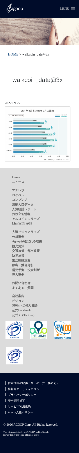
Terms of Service (26, 435)
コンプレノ (19, 199)
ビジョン (18, 301)
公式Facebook (21, 310)
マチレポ (18, 190)
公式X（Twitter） (24, 315)
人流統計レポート (24, 209)
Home (16, 177)
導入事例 (18, 274)
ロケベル (18, 195)
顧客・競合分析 (23, 265)
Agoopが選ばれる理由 (27, 241)
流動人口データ (23, 204)
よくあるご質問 (23, 288)
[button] (64, 9)
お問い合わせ (21, 283)
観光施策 (18, 246)
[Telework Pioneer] (62, 329)
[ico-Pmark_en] (14, 355)
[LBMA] (38, 329)
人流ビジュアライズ (26, 232)
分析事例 (18, 236)
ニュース (18, 182)
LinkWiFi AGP (22, 223)
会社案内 (18, 296)
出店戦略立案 (21, 260)
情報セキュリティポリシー (25, 389)
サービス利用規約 (19, 406)
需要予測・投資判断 (26, 270)
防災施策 (18, 255)
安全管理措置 (16, 400)
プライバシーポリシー (22, 394)
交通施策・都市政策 (26, 250)
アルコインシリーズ (26, 219)
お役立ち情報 (21, 214)
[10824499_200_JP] (14, 329)
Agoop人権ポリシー (20, 412)
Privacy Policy (9, 435)
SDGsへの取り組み (25, 305)
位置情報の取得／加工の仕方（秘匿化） (33, 383)
